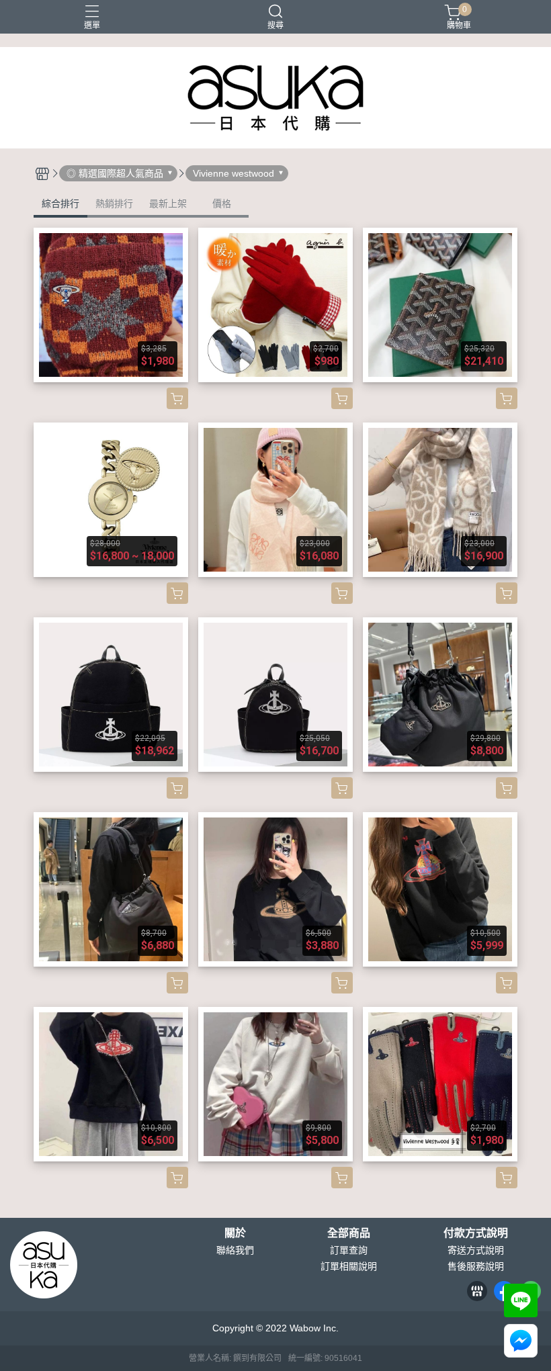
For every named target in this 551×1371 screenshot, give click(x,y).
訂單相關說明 (349, 1266)
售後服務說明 (476, 1266)
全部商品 (348, 1233)
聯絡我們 (235, 1250)
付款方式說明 (475, 1233)
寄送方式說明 (476, 1250)
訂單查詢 (349, 1250)
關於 (235, 1233)
